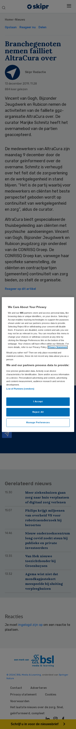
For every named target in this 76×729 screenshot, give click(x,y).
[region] (38, 364)
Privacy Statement (57, 347)
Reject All (38, 412)
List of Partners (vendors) (20, 389)
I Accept (38, 401)
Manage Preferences (38, 422)
